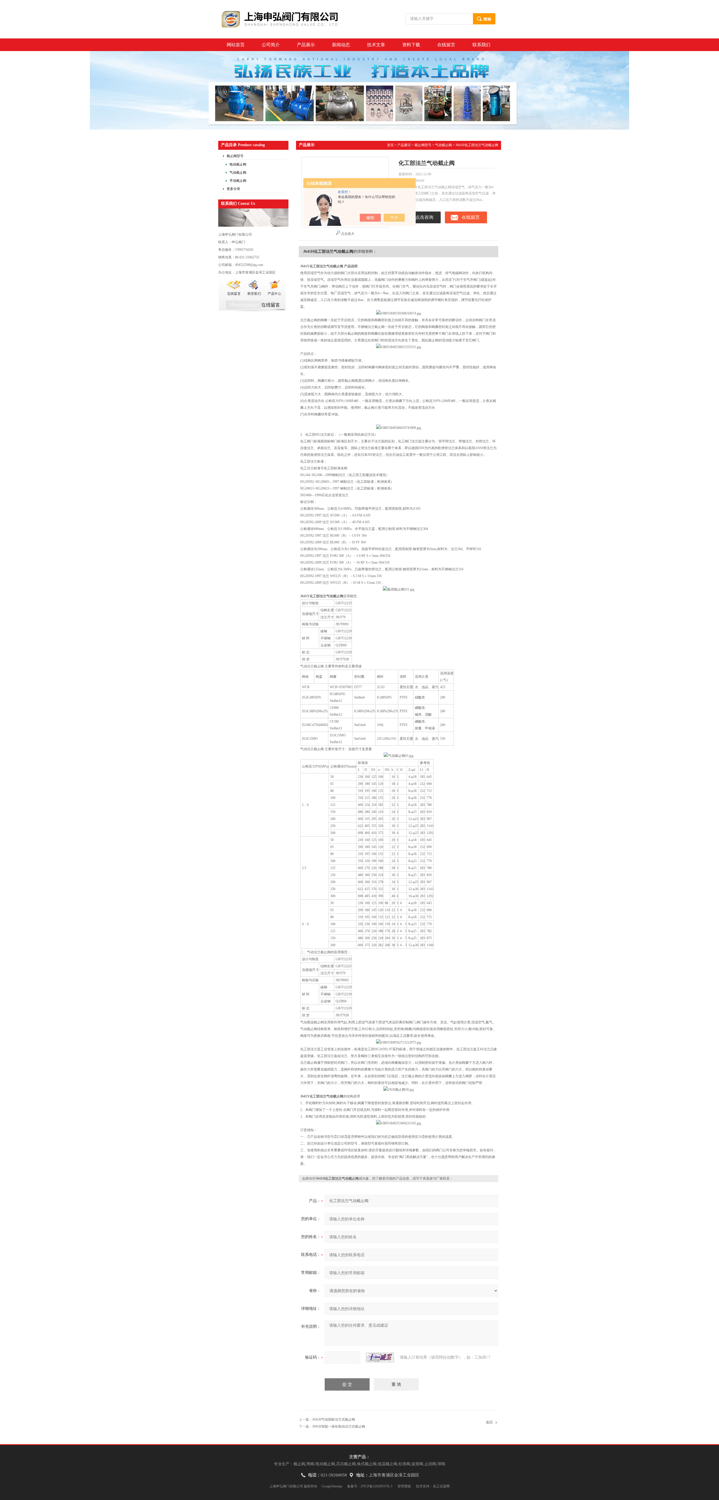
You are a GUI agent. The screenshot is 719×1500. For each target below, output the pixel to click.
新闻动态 (341, 44)
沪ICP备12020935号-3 (376, 1486)
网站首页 (236, 44)
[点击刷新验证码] (380, 1357)
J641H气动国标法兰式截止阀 (333, 1419)
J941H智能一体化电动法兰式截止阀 (338, 1426)
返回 (489, 1422)
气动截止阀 (237, 172)
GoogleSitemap (332, 1486)
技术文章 (376, 44)
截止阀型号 (235, 156)
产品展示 (306, 44)
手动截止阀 (237, 181)
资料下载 (411, 44)
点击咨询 (424, 217)
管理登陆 (404, 1486)
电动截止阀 (237, 164)
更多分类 (233, 189)
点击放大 (347, 234)
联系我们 (481, 44)
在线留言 (446, 44)
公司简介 (271, 44)
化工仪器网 (441, 1486)
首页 (390, 145)
